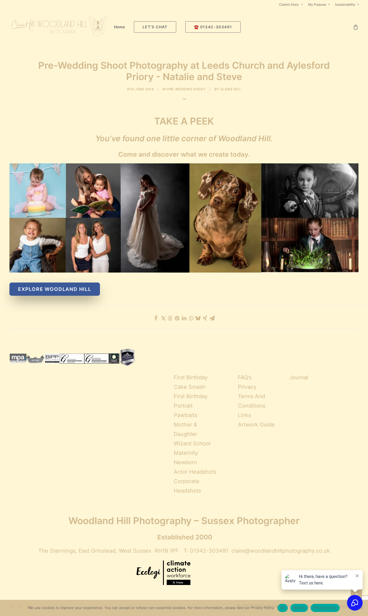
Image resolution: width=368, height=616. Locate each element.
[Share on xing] (205, 318)
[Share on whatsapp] (191, 318)
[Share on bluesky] (198, 318)
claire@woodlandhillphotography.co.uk (280, 551)
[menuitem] (292, 4)
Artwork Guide (256, 424)
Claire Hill (230, 89)
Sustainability (345, 4)
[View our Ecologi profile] (163, 573)
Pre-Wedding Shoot (186, 89)
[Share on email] (212, 318)
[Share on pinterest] (177, 318)
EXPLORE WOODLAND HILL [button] (54, 289)
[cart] (356, 27)
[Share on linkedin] (184, 318)
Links (244, 415)
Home (119, 27)
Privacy (247, 387)
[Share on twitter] (163, 318)
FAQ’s (244, 377)
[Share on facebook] (156, 318)
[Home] (184, 218)
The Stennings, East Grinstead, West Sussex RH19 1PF (108, 551)
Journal (298, 377)
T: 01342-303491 (205, 551)
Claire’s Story (289, 4)
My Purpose (317, 4)
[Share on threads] (170, 318)
